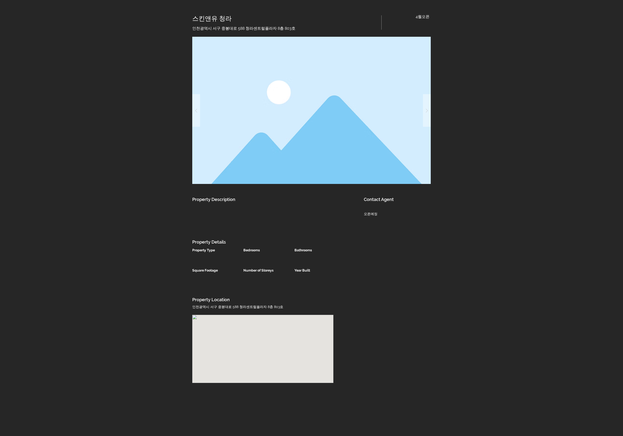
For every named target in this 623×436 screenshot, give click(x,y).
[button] (311, 110)
